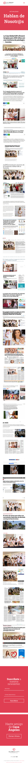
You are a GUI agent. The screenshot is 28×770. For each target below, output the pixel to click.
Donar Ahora (14, 736)
